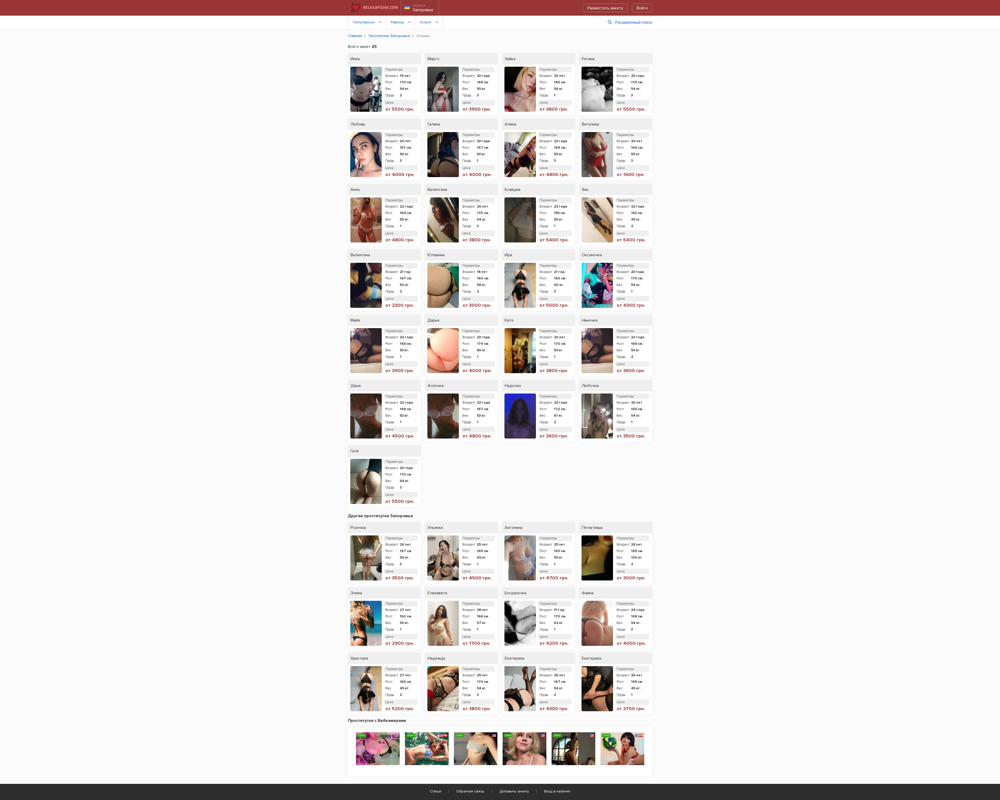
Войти (642, 8)
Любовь (358, 124)
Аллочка (436, 385)
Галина (434, 124)
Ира (508, 255)
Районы (397, 22)
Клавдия (512, 189)
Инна (355, 59)
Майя (355, 320)
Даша (356, 385)
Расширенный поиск (633, 22)
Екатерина (514, 658)
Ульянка (435, 527)
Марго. (434, 59)
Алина (510, 124)
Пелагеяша (592, 527)
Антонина (513, 527)
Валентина (437, 189)
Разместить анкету (605, 8)
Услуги (425, 22)
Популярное (364, 22)
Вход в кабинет (557, 791)
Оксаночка (592, 255)
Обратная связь (470, 791)
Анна (355, 189)
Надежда (436, 658)
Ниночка (589, 320)
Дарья (433, 320)
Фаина (587, 593)
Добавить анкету (514, 791)
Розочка (358, 527)
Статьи (435, 791)
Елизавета (437, 593)
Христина (359, 658)
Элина (356, 593)
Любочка (590, 385)
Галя (355, 451)
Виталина (590, 124)
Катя (509, 320)
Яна (585, 189)
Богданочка (515, 593)
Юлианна (436, 255)
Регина (588, 59)
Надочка (513, 385)
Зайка (510, 59)
